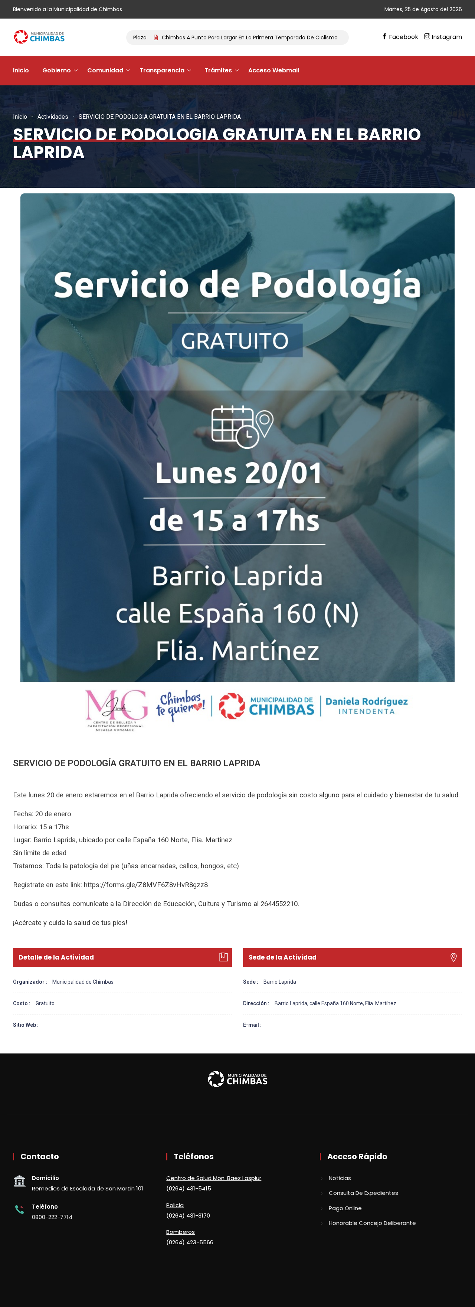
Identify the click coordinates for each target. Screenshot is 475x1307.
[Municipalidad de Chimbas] (40, 37)
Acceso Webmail (273, 70)
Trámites (218, 70)
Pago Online (345, 1208)
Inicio (21, 70)
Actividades (52, 116)
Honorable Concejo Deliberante (372, 1223)
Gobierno (56, 70)
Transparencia (162, 70)
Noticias (340, 1178)
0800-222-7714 (52, 1217)
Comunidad (105, 70)
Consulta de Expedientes (363, 1193)
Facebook (403, 37)
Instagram (446, 37)
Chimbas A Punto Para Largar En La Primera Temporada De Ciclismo (211, 37)
